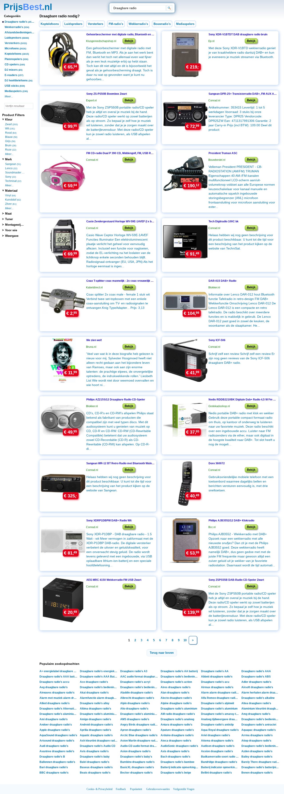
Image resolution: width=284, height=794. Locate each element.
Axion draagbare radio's (135, 751)
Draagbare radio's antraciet (258, 724)
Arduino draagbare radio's (177, 735)
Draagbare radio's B (52, 756)
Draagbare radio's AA (215, 671)
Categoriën (12, 16)
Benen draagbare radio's (257, 772)
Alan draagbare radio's (175, 692)
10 (185, 640)
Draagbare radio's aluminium (179, 708)
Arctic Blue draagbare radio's (139, 735)
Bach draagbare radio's (175, 756)
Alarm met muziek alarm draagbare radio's (58, 698)
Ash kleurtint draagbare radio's (99, 740)
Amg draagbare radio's (255, 714)
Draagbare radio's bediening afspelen (99, 687)
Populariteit (136, 789)
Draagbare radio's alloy (94, 703)
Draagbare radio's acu (215, 681)
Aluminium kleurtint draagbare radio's (260, 708)
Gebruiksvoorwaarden (158, 789)
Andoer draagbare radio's (55, 724)
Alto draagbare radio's (134, 708)
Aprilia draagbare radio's (95, 730)
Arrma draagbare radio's (257, 735)
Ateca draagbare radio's (176, 740)
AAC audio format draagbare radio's (139, 676)
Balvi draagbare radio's (94, 762)
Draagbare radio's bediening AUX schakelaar (260, 746)
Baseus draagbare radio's (96, 767)
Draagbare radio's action (176, 681)
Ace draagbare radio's (94, 681)
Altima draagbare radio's (95, 708)
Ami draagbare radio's (53, 719)
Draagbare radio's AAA (256, 671)
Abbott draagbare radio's (217, 676)
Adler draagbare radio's (256, 681)
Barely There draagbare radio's (260, 762)
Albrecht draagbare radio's (137, 698)
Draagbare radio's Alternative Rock (58, 708)
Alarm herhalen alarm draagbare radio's (260, 692)
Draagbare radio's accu (54, 681)
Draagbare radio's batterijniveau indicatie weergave (260, 767)
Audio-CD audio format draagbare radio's (139, 746)
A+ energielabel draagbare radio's (58, 671)
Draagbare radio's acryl (135, 681)
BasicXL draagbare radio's (137, 767)
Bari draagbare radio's (53, 767)
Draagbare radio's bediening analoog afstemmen (260, 719)
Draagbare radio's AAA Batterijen (99, 676)
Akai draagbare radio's (94, 692)
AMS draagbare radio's (134, 719)
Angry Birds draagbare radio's (139, 724)
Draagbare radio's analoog (177, 719)
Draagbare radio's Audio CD (97, 746)
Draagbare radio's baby (95, 756)
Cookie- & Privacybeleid (99, 789)
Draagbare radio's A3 (133, 671)
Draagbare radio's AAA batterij (58, 676)
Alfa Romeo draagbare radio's (220, 698)
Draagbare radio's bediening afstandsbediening (139, 687)
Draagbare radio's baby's (136, 756)
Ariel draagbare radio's (215, 735)
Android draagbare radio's (96, 724)
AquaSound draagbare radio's (58, 735)
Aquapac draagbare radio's (258, 730)
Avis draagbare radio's (94, 751)
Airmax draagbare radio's (217, 687)
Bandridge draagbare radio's (219, 762)
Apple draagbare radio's (54, 730)
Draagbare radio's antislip (217, 724)
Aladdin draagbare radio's (136, 692)
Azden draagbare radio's (256, 751)
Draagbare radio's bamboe (177, 762)
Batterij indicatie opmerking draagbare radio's (180, 767)
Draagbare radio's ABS (256, 676)
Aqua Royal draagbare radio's (220, 730)
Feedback (121, 789)
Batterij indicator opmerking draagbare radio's (220, 767)
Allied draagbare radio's (54, 703)
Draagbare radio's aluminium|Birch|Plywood (139, 714)
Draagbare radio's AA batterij (179, 671)
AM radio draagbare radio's (178, 714)
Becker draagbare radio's (136, 772)
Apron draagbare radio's (135, 730)
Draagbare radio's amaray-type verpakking (220, 714)
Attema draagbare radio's (217, 740)
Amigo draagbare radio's (95, 719)
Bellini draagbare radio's (216, 772)
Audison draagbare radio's (218, 746)
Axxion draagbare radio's (217, 751)
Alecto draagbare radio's (176, 698)
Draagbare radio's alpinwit (217, 703)
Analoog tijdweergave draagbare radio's (220, 719)
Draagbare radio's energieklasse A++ (99, 671)
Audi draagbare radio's (53, 746)
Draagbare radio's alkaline (258, 698)
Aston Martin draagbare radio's (139, 740)
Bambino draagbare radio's (137, 762)
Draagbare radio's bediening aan (180, 676)
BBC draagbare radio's (54, 772)
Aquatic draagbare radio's (96, 735)
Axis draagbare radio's (175, 751)
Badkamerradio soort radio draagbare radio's (220, 756)
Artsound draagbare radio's (56, 740)
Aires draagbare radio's (176, 687)
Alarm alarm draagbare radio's (220, 692)
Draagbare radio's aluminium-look (58, 714)
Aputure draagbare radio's (177, 730)
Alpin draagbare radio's (135, 703)
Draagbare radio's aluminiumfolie (99, 714)
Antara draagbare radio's (176, 724)
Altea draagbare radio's (256, 703)
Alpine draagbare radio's (176, 703)
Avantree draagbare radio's (56, 751)
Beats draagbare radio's (95, 772)
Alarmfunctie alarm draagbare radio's (99, 698)
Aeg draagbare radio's (53, 687)
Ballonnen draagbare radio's (57, 762)
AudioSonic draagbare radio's (179, 746)
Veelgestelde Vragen (183, 789)
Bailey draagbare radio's (256, 756)
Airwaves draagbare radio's (57, 692)
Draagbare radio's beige (176, 772)
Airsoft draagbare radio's (257, 687)
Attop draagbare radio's (256, 740)
